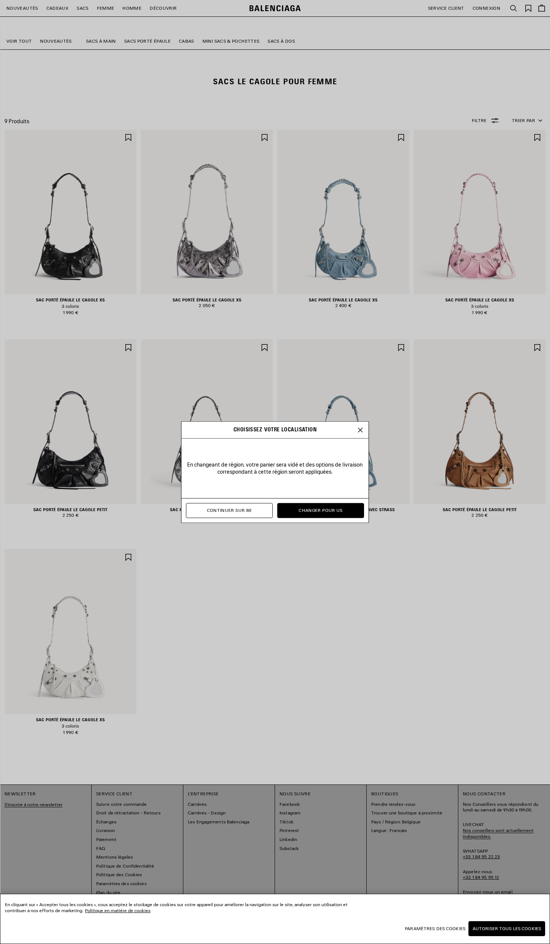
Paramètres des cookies (435, 928)
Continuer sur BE (229, 510)
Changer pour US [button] (320, 510)
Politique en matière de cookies (117, 910)
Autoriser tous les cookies (507, 928)
